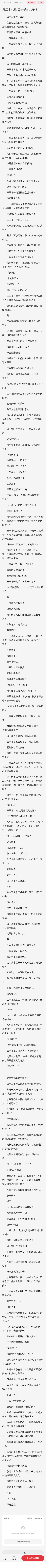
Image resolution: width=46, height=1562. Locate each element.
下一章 (23, 1553)
